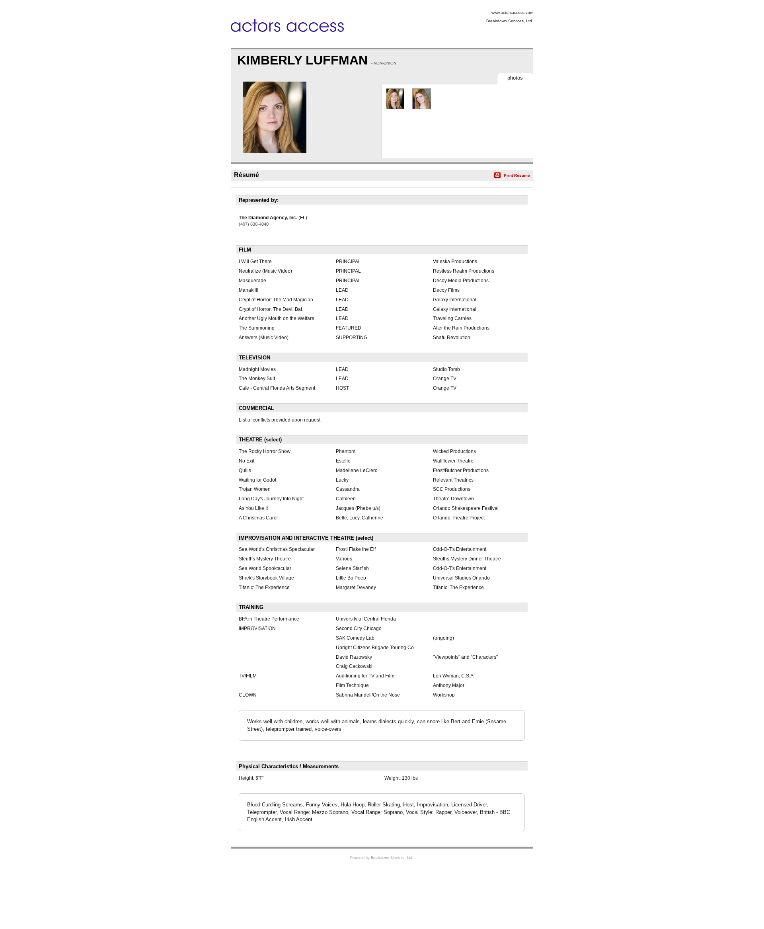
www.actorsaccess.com (512, 12)
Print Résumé (517, 175)
